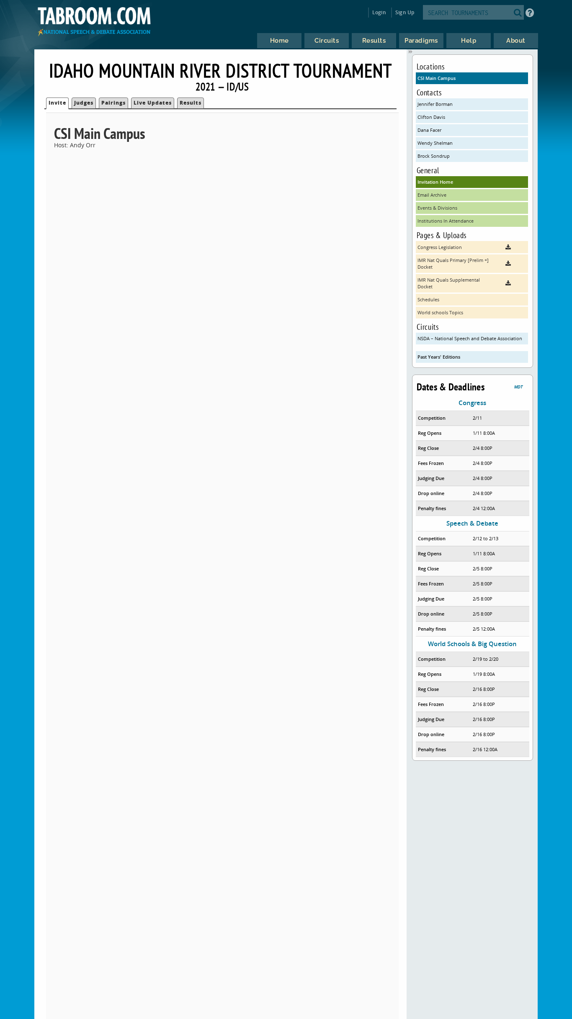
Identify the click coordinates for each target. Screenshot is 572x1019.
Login (379, 12)
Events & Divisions (437, 208)
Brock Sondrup (433, 156)
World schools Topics (440, 312)
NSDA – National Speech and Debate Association (469, 338)
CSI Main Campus (436, 78)
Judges (83, 102)
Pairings (113, 102)
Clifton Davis (431, 117)
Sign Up (404, 12)
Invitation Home (435, 182)
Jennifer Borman (435, 104)
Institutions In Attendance (445, 221)
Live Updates (153, 102)
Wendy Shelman (435, 143)
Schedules (428, 299)
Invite (57, 102)
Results (190, 102)
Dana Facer (429, 130)
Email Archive (431, 195)
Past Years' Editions (438, 357)
